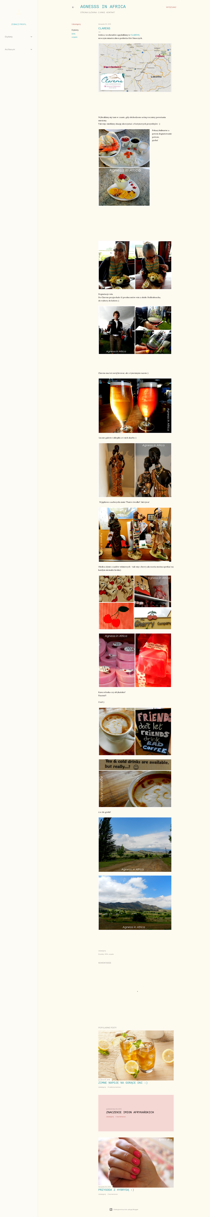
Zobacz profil (18, 24)
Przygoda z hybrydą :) (116, 1190)
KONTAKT (110, 12)
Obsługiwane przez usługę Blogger (125, 1209)
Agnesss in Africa (103, 6)
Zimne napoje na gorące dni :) (123, 1082)
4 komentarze (121, 1117)
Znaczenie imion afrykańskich (130, 1112)
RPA (73, 34)
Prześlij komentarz (114, 1087)
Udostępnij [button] (76, 24)
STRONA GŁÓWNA (88, 12)
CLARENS (135, 35)
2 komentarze (113, 1194)
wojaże (74, 37)
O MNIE (101, 12)
